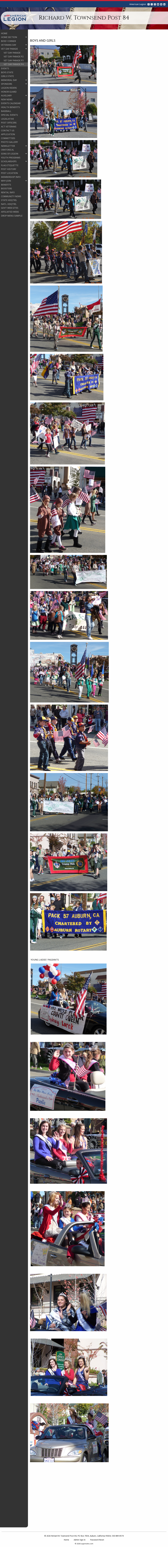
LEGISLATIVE (7, 118)
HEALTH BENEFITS (10, 107)
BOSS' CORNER (8, 41)
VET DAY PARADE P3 (13, 60)
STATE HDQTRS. (9, 200)
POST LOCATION (9, 173)
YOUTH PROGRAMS (10, 157)
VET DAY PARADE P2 (13, 56)
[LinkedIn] (164, 4)
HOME (4, 33)
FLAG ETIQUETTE (9, 165)
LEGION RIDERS (9, 87)
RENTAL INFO (8, 192)
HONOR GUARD (9, 91)
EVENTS (5, 68)
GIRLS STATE (7, 76)
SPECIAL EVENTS (9, 115)
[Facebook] (148, 4)
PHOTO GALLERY (9, 142)
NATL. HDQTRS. (9, 204)
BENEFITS (6, 184)
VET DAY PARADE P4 (13, 64)
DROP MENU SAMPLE (11, 215)
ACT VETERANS (8, 126)
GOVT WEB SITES (9, 207)
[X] (151, 4)
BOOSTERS (6, 188)
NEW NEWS (6, 99)
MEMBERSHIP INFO (11, 177)
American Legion (137, 4)
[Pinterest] (161, 4)
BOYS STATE (7, 72)
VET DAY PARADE (12, 52)
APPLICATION (8, 134)
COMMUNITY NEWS (11, 196)
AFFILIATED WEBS (10, 211)
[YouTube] (158, 4)
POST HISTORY (8, 169)
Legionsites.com (87, 1544)
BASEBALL (6, 111)
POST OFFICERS (9, 122)
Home (66, 1539)
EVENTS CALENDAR (10, 103)
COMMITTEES (8, 138)
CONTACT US (7, 130)
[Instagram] (154, 4)
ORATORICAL (7, 149)
